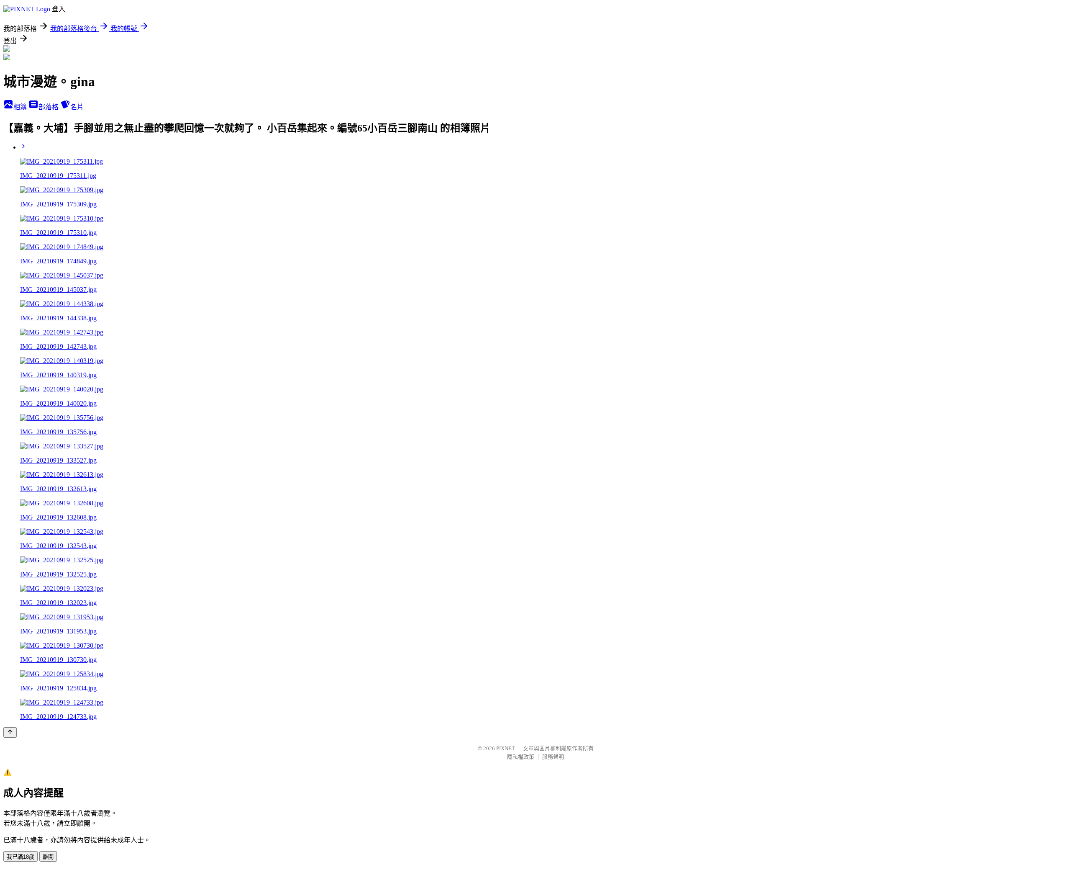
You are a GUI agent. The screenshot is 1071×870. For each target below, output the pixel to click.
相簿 (20, 107)
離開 (48, 857)
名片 (77, 107)
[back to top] (10, 732)
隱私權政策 (520, 757)
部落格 (49, 107)
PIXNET (505, 748)
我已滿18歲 (20, 857)
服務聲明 (553, 757)
